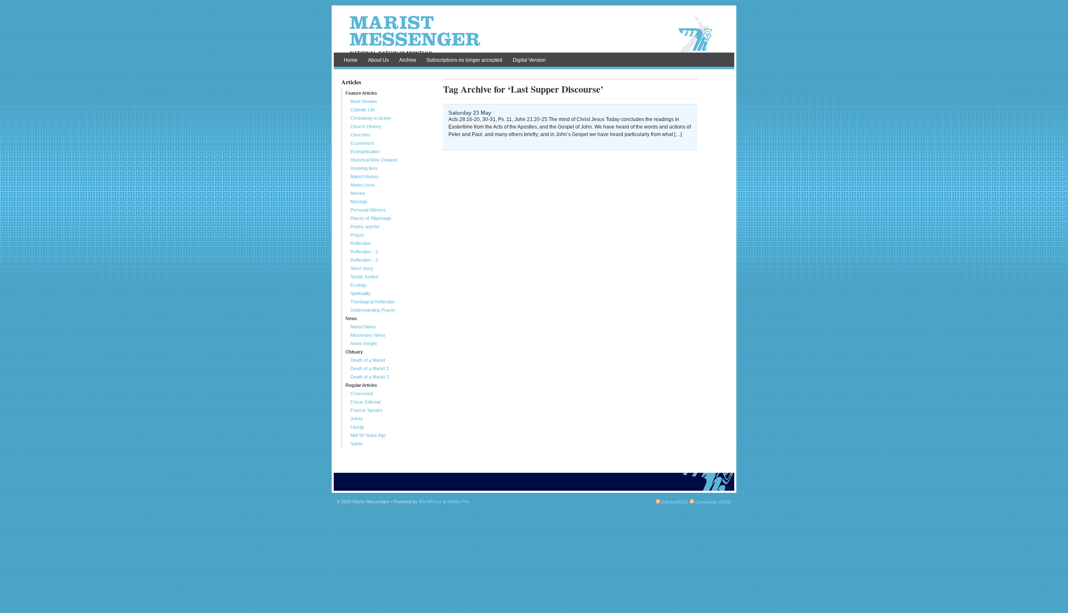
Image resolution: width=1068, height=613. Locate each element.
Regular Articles (361, 385)
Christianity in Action (370, 118)
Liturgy (357, 426)
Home (351, 60)
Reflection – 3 (364, 259)
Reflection (360, 243)
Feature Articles (361, 93)
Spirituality (360, 293)
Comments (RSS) (712, 502)
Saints (356, 443)
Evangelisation (365, 151)
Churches (360, 134)
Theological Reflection (372, 301)
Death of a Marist (367, 360)
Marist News (363, 326)
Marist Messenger (534, 34)
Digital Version (529, 60)
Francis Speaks (366, 410)
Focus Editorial (365, 401)
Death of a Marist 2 (369, 368)
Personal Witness (368, 209)
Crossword (361, 393)
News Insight (363, 343)
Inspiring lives (364, 168)
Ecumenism (362, 143)
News (351, 318)
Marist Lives (362, 184)
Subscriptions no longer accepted (464, 60)
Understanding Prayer (372, 310)
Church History (365, 126)
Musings (359, 201)
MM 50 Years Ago (368, 435)
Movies (357, 193)
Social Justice (364, 276)
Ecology (358, 285)
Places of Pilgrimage (370, 218)
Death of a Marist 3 (369, 376)
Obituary (354, 351)
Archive (407, 60)
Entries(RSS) (674, 502)
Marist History (364, 176)
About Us (378, 60)
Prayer (357, 234)
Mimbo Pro (458, 501)
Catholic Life (362, 109)
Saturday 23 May (469, 113)
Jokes (356, 418)
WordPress (430, 501)
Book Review (363, 101)
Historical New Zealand (373, 159)
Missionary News (367, 335)
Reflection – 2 (364, 251)
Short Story (361, 268)
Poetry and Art (364, 226)
